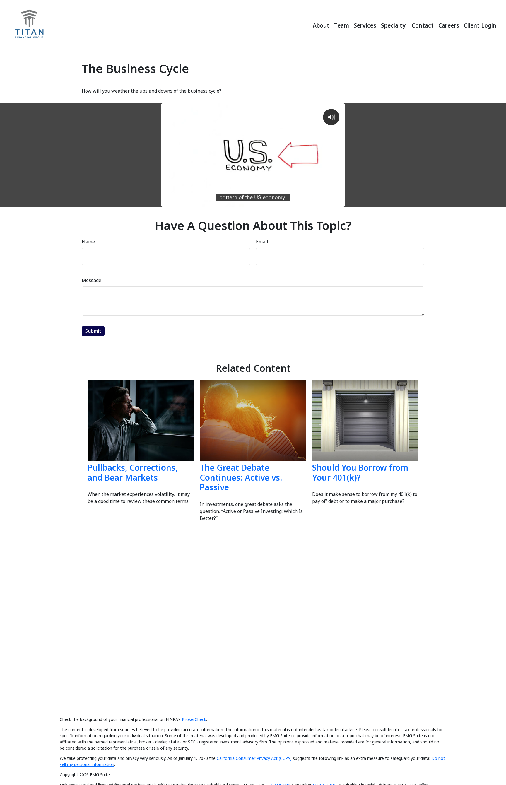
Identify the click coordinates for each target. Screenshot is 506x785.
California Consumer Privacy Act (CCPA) (254, 758)
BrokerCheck (194, 719)
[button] (321, 24)
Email (262, 241)
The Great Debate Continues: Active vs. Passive (241, 477)
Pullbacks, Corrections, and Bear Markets (133, 472)
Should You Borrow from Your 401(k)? (360, 472)
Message (91, 280)
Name (88, 241)
